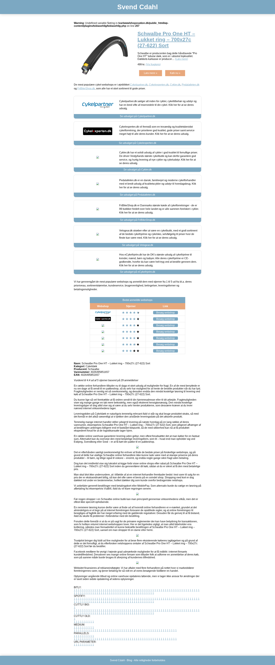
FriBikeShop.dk (86, 88)
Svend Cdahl (137, 7)
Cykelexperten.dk (159, 84)
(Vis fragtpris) (153, 64)
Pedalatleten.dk (190, 84)
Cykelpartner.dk (139, 84)
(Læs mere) (181, 59)
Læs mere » (150, 73)
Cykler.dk (175, 84)
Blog (129, 660)
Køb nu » (175, 73)
